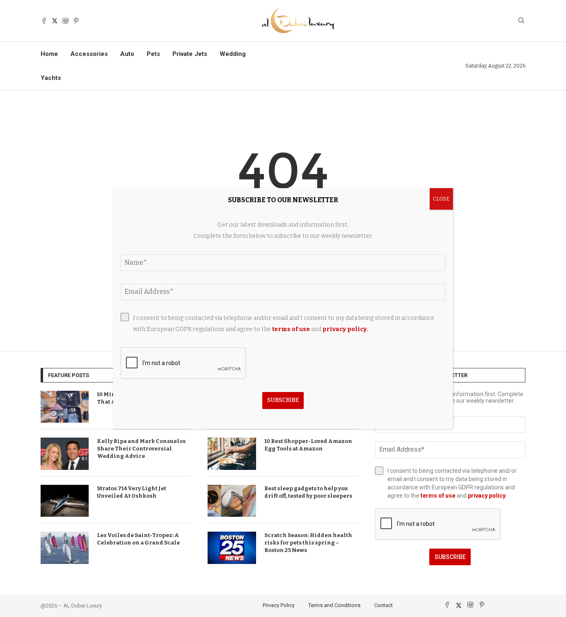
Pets (153, 54)
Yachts (51, 78)
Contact (383, 605)
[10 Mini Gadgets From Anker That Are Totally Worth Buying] (65, 407)
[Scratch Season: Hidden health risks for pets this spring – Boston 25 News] (232, 548)
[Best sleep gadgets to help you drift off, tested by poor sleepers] (232, 501)
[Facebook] (44, 20)
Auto (127, 54)
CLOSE (441, 199)
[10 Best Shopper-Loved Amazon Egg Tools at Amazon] (232, 454)
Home (49, 54)
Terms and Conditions (334, 605)
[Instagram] (65, 20)
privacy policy (486, 495)
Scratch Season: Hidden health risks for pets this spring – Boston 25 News (308, 542)
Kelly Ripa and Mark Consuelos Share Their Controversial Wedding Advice (141, 448)
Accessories (89, 54)
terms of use (438, 495)
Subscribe (450, 557)
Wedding (233, 54)
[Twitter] (54, 20)
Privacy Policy (279, 605)
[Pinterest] (76, 20)
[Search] (521, 20)
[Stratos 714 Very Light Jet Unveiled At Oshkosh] (65, 501)
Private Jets (189, 54)
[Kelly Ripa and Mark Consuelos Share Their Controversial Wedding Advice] (65, 454)
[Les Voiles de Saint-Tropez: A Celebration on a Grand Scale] (65, 548)
